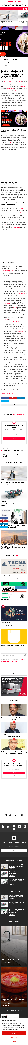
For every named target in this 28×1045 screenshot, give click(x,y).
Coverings (10, 88)
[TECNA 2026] (14, 566)
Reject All (14, 1041)
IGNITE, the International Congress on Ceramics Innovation (13, 526)
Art (5, 225)
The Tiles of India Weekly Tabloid (9, 544)
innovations (16, 227)
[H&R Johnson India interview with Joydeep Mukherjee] (14, 727)
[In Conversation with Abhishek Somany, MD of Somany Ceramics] (14, 744)
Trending (22, 6)
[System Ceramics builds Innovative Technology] (9, 15)
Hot (16, 6)
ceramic (7, 289)
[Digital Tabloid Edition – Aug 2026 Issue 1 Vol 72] (14, 537)
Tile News (3, 479)
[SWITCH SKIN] (24, 8)
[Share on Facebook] (5, 398)
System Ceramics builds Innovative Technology (16, 865)
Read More (12, 868)
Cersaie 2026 (5, 622)
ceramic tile (7, 81)
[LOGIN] (26, 8)
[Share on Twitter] (5, 401)
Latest (4, 6)
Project (6, 319)
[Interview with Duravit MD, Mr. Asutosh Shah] (14, 710)
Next (27, 18)
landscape (22, 293)
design (15, 308)
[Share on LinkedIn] (21, 398)
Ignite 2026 (5, 599)
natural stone (19, 289)
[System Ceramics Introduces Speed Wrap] (14, 494)
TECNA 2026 (5, 576)
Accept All (14, 1033)
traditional (21, 208)
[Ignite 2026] (14, 589)
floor (21, 213)
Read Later (7, 405)
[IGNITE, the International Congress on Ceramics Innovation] (14, 516)
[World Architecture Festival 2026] (14, 636)
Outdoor (13, 322)
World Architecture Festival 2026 (12, 646)
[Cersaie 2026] (14, 613)
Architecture (7, 303)
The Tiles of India (14, 2)
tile (15, 91)
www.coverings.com (7, 271)
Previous (1, 18)
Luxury (9, 142)
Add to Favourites (20, 405)
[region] (14, 1031)
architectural (7, 315)
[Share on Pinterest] (13, 398)
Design (18, 322)
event (23, 86)
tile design (20, 331)
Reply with (25, 655)
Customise (14, 1037)
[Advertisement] (14, 167)
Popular (11, 6)
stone (20, 81)
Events (19, 556)
